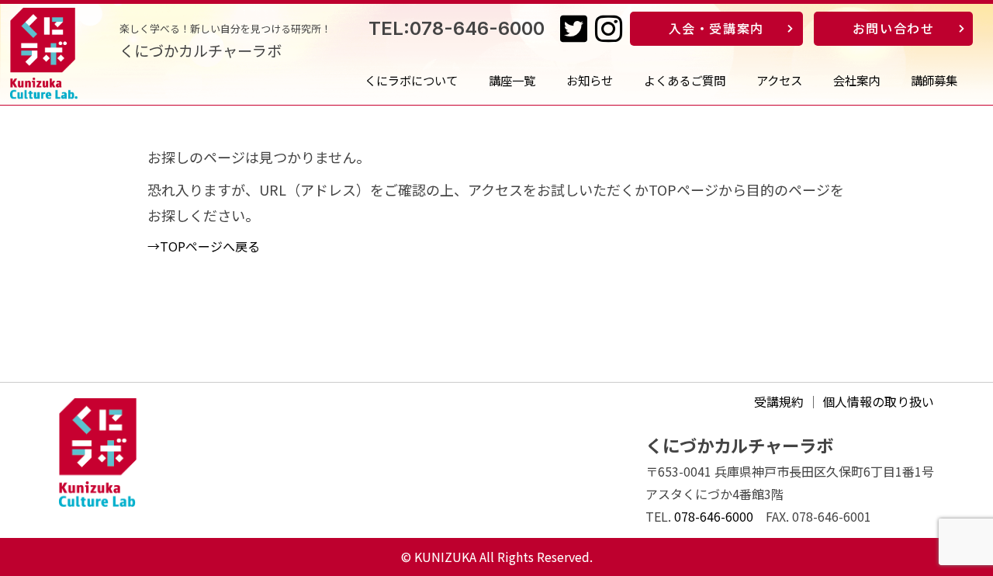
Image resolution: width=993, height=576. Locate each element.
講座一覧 (512, 79)
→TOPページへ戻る (203, 246)
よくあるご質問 (684, 79)
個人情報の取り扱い (878, 401)
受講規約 (779, 401)
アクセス (779, 79)
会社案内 (856, 79)
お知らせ (589, 79)
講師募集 (934, 79)
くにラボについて (411, 79)
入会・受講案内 (716, 28)
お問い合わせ (894, 28)
